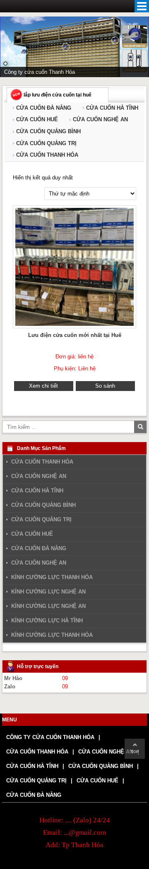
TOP (135, 752)
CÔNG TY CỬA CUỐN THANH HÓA (50, 737)
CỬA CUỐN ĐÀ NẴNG (43, 108)
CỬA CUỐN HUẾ (37, 119)
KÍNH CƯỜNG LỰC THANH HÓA (52, 577)
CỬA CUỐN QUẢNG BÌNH (48, 131)
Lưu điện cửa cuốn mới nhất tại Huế (74, 335)
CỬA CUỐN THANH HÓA (47, 155)
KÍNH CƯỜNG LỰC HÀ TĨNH (47, 620)
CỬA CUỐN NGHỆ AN (100, 119)
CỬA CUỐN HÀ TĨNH (112, 108)
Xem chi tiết (43, 386)
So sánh (105, 386)
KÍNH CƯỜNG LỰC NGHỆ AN (48, 592)
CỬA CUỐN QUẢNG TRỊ (46, 143)
